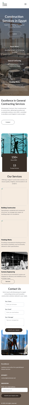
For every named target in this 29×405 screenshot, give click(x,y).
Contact (8, 122)
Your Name (8, 301)
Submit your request (13, 330)
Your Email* (8, 309)
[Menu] (25, 4)
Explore (14, 34)
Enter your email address (8, 386)
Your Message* (9, 317)
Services (8, 281)
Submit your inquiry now (11, 395)
